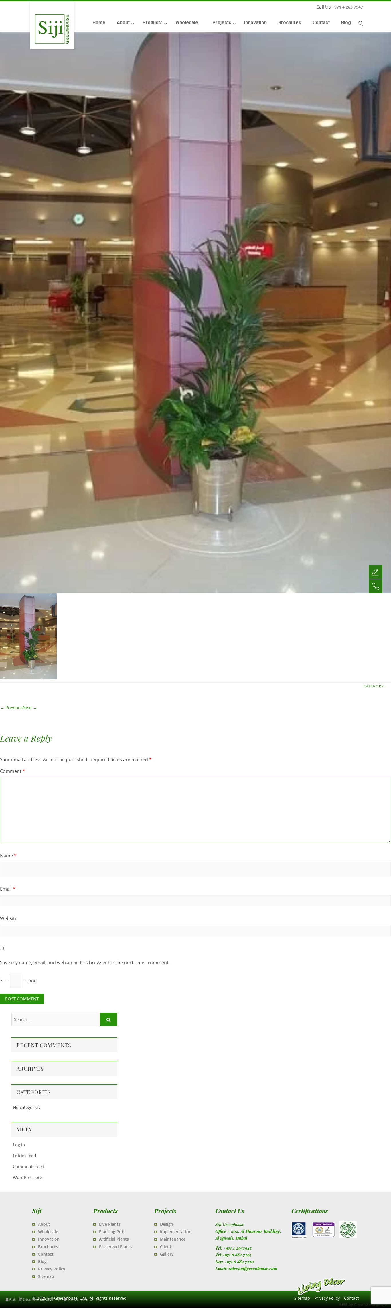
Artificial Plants (114, 1239)
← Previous (11, 707)
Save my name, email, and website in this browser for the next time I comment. (85, 962)
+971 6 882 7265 (237, 1255)
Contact (46, 1254)
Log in (19, 1144)
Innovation (49, 1239)
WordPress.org (27, 1177)
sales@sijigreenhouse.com (253, 1268)
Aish (12, 1299)
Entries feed (24, 1155)
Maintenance (172, 1239)
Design (166, 1224)
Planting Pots (112, 1231)
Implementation (175, 1231)
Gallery (167, 1254)
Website (8, 918)
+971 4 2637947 (238, 1248)
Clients (166, 1246)
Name (8, 856)
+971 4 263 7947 (347, 7)
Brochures (48, 1246)
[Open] (375, 571)
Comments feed (28, 1166)
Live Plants (110, 1224)
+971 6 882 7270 (239, 1261)
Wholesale (48, 1231)
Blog (42, 1261)
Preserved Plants (115, 1246)
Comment (12, 771)
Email (7, 889)
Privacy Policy (51, 1269)
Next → (30, 707)
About (44, 1224)
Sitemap (46, 1276)
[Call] (375, 586)
